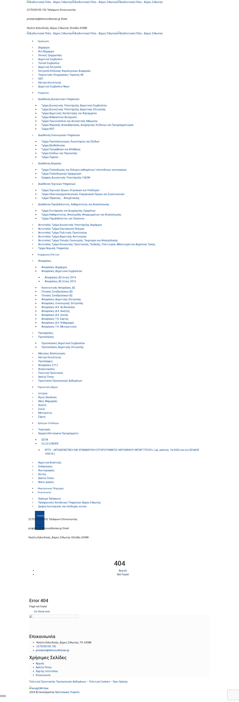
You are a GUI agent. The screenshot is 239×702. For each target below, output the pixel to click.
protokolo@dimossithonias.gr (43, 18)
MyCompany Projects (67, 692)
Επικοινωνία (43, 675)
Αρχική (123, 570)
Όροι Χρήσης (120, 681)
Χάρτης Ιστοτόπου (47, 671)
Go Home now (41, 611)
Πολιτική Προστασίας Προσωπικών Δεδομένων (57, 681)
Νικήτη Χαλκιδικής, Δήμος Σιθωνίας (48, 28)
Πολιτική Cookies (99, 681)
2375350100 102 (36, 9)
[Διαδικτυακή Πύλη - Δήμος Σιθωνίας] (49, 1)
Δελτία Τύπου (44, 667)
